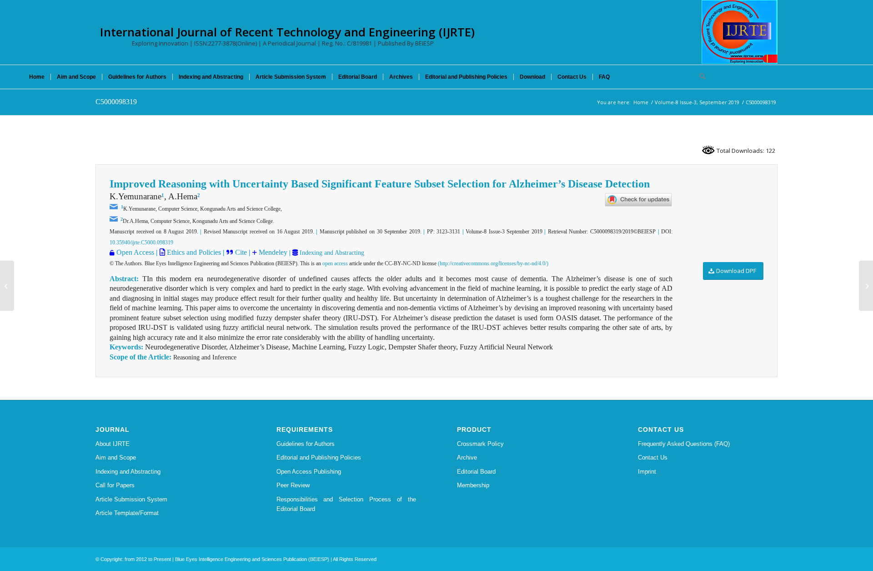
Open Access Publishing (308, 471)
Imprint (647, 471)
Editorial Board (476, 471)
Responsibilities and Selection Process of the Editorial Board (346, 504)
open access (335, 263)
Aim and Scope (115, 457)
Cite (241, 252)
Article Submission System (131, 499)
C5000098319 (116, 102)
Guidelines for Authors (305, 443)
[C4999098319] (7, 286)
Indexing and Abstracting (331, 252)
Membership (473, 485)
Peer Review (293, 485)
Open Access (135, 252)
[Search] (699, 77)
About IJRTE (112, 443)
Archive (467, 457)
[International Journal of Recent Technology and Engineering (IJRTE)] (740, 32)
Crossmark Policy (480, 443)
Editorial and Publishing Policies (318, 457)
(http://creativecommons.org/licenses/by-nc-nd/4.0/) (493, 263)
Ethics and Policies (193, 252)
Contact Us (652, 457)
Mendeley (272, 252)
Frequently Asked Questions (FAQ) (684, 443)
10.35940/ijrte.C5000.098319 (141, 242)
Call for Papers (115, 485)
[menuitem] (36, 77)
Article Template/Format (127, 513)
